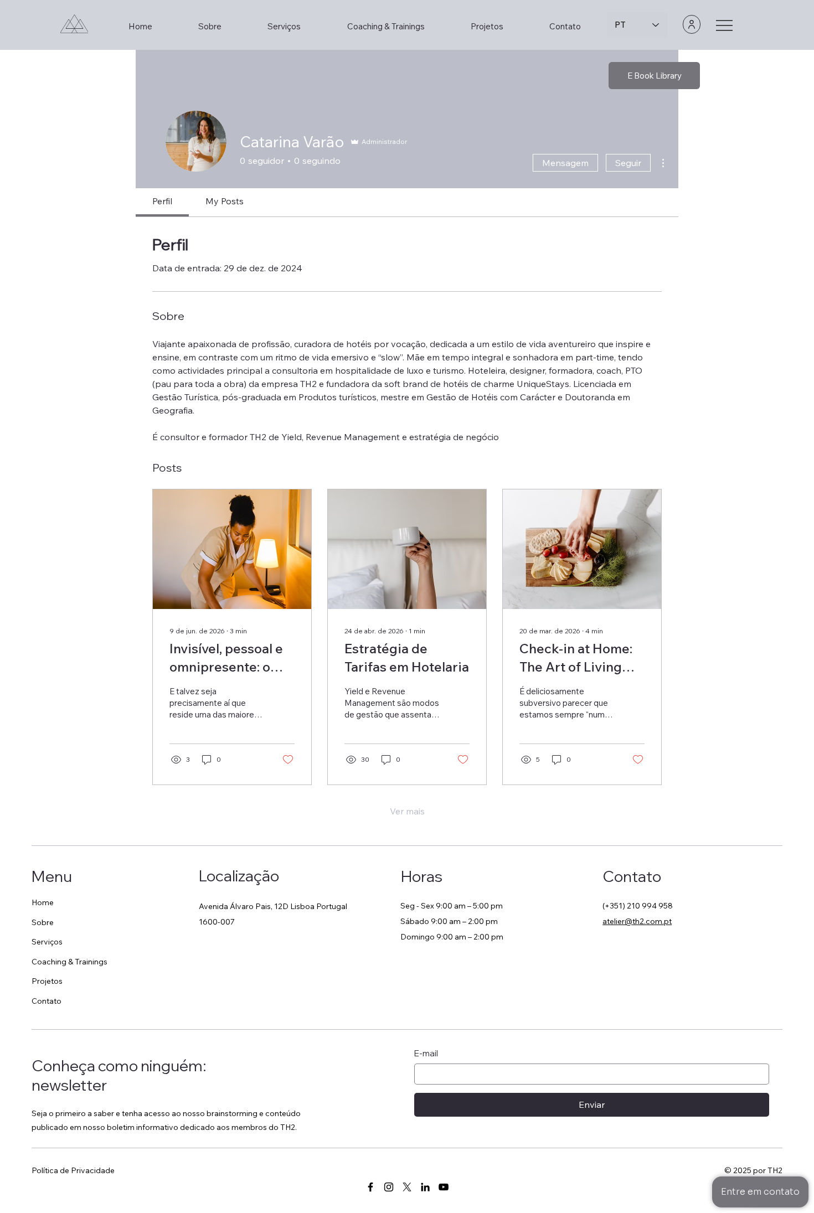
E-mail (426, 1053)
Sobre (43, 922)
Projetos (47, 981)
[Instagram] (389, 1187)
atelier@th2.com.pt (637, 921)
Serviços (47, 942)
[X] (407, 1187)
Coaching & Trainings (69, 962)
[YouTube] (443, 1187)
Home (43, 902)
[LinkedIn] (425, 1187)
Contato (46, 1001)
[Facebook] (370, 1187)
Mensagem (565, 162)
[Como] (691, 24)
